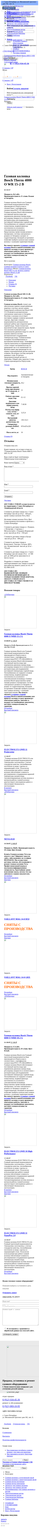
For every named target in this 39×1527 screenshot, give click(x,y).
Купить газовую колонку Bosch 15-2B (17, 271)
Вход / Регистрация (12, 1511)
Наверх (3, 1521)
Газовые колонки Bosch (21, 265)
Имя (6, 484)
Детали (11, 282)
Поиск (26, 1460)
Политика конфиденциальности (14, 1440)
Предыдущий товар (11, 20)
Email (6, 490)
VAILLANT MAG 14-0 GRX (17, 977)
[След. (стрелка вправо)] (4, 1525)
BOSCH (24, 369)
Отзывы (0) (12, 284)
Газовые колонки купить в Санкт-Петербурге (17, 14)
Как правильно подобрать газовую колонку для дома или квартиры (19, 1451)
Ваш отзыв (8, 466)
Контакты (6, 1436)
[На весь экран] (6, 1523)
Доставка (11, 286)
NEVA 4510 (9, 839)
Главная (7, 13)
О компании (7, 1432)
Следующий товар (11, 62)
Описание (12, 280)
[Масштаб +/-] (8, 1523)
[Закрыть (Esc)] (2, 1523)
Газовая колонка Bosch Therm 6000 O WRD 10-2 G (18, 1036)
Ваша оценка (9, 463)
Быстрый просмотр (11, 710)
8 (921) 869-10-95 (11, 1406)
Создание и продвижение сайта (14, 1464)
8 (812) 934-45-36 (11, 1399)
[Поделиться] (4, 1523)
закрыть (4, 1519)
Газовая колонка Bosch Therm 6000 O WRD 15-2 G (18, 635)
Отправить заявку (9, 1293)
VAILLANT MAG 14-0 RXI (16, 919)
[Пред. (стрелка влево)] (2, 1525)
